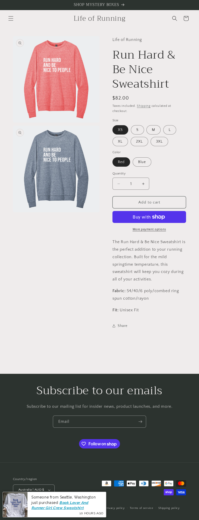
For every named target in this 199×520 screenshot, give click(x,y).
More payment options (149, 229)
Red (121, 162)
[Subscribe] (140, 422)
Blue (142, 162)
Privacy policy (115, 508)
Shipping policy (169, 508)
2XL (139, 141)
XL (120, 141)
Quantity (119, 173)
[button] (11, 18)
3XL (159, 141)
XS (120, 130)
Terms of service (141, 508)
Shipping (144, 106)
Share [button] (122, 326)
